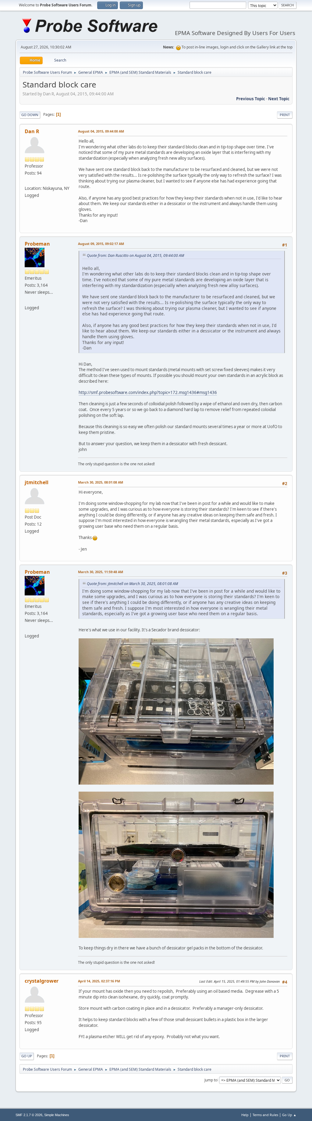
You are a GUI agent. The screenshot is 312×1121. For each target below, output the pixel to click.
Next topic (278, 98)
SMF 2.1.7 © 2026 (29, 1115)
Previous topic (250, 98)
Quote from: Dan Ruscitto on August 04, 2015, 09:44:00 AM (135, 255)
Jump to (210, 1079)
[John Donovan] (27, 300)
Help (245, 1114)
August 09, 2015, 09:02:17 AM (101, 243)
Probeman (37, 243)
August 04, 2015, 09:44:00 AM (101, 131)
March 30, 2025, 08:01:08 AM (100, 482)
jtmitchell (36, 482)
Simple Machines (56, 1115)
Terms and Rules (265, 1114)
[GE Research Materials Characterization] (27, 181)
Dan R (32, 131)
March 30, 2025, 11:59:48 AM (100, 571)
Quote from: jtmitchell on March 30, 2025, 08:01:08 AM (132, 583)
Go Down (29, 114)
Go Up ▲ (289, 1114)
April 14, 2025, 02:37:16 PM (99, 981)
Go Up (26, 1056)
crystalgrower (41, 980)
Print (285, 114)
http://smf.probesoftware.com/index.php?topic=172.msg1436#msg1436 (148, 392)
